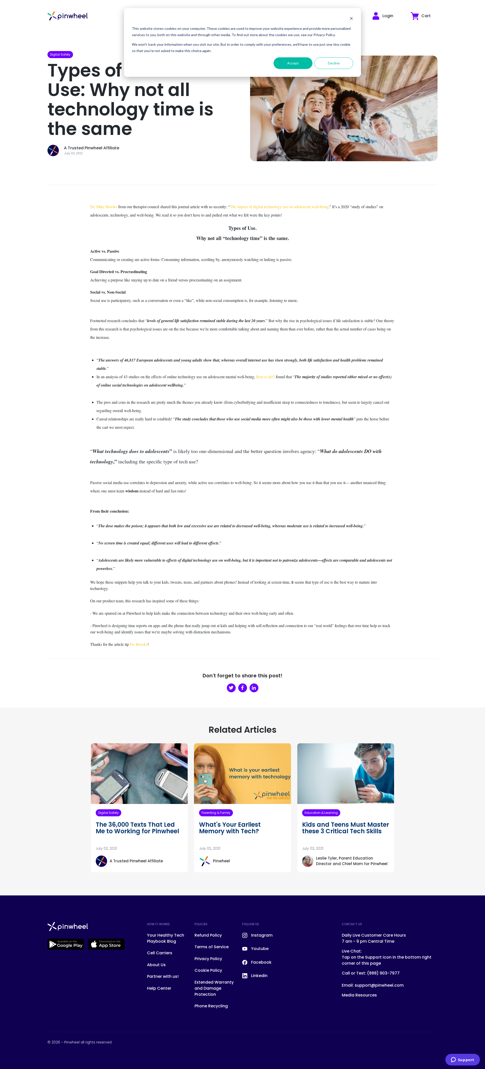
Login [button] (387, 16)
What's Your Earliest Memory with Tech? (230, 828)
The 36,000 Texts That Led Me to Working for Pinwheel (137, 828)
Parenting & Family (216, 813)
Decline (334, 63)
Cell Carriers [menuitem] (159, 953)
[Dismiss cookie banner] (351, 19)
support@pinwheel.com (379, 985)
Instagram (262, 935)
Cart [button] (426, 16)
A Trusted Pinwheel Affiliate (91, 148)
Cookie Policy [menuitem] (208, 970)
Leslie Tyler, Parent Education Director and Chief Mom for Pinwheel (351, 861)
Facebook (261, 962)
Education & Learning (321, 813)
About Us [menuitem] (156, 965)
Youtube (260, 949)
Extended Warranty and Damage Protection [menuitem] (214, 988)
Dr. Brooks (139, 644)
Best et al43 (265, 376)
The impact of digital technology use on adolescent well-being (279, 206)
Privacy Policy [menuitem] (208, 959)
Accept (293, 63)
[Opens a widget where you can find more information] (462, 1060)
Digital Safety (60, 54)
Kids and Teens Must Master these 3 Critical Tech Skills (345, 828)
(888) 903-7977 (383, 973)
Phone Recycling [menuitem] (211, 1006)
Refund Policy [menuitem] (208, 935)
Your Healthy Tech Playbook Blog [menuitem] (165, 938)
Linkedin (259, 976)
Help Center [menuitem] (159, 988)
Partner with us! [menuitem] (163, 976)
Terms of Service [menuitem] (212, 947)
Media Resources (359, 995)
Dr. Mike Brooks (103, 206)
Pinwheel (221, 861)
